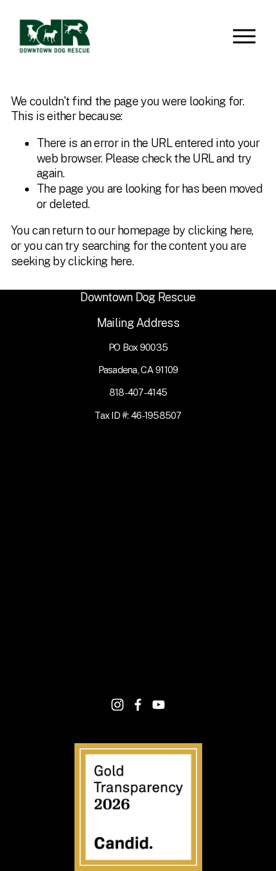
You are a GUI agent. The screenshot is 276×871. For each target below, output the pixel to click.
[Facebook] (138, 704)
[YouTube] (158, 704)
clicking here (220, 230)
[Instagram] (117, 704)
